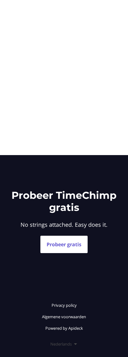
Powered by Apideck (64, 328)
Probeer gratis (64, 244)
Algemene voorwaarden (64, 316)
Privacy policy (64, 305)
